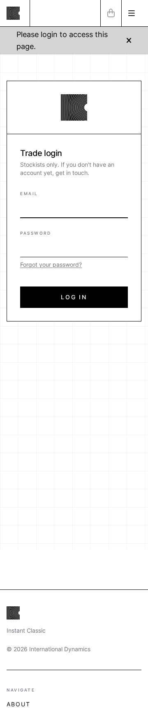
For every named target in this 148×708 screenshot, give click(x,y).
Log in (74, 296)
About (19, 704)
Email (29, 193)
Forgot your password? (51, 264)
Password (35, 233)
